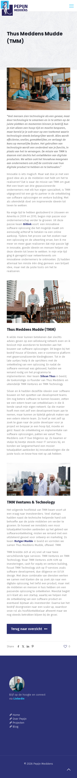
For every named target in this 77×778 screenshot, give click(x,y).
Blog (15, 726)
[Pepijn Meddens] (14, 5)
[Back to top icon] (68, 769)
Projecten (18, 722)
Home (16, 714)
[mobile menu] (71, 6)
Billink (27, 224)
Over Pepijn (19, 718)
